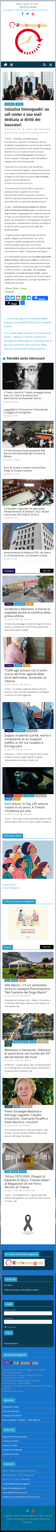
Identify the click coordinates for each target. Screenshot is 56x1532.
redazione (29, 129)
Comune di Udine (10, 1445)
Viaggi (8, 1045)
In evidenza (20, 604)
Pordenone (32, 730)
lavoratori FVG (24, 133)
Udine (30, 604)
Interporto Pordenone (12, 1415)
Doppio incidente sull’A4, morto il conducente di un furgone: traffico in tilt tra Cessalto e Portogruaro (27, 740)
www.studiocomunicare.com (14, 1492)
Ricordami (11, 1327)
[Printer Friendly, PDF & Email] (16, 288)
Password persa (11, 1343)
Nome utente (10, 1310)
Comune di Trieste (10, 1441)
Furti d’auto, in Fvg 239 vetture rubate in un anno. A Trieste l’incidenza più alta (26, 807)
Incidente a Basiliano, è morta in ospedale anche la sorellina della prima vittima (27, 612)
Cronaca (9, 604)
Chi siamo (8, 1285)
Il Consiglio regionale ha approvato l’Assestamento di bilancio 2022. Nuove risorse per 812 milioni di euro (26, 511)
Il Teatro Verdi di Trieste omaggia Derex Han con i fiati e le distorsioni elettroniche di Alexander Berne (27, 395)
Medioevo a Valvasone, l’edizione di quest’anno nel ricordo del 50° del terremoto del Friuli (27, 1053)
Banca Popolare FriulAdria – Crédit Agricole (21, 1420)
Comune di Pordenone (12, 1449)
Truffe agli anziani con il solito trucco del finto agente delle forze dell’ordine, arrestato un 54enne (25, 675)
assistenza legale (43, 129)
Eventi (14, 980)
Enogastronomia (21, 1042)
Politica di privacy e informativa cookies (21, 1290)
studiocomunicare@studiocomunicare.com (21, 1497)
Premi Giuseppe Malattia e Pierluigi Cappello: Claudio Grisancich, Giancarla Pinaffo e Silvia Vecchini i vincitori (26, 1116)
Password (8, 1318)
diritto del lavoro (11, 133)
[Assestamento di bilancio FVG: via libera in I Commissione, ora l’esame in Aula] (28, 524)
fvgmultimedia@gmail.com (14, 1488)
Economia (9, 104)
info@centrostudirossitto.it (18, 183)
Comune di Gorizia (10, 1454)
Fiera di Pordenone (10, 1411)
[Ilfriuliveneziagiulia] (5, 65)
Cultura (8, 1042)
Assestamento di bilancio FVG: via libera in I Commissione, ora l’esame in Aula (27, 554)
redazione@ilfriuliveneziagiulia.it (16, 1483)
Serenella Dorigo (28, 1190)
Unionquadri (44, 133)
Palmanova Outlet (10, 1407)
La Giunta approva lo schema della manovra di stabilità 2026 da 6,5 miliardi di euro (27, 322)
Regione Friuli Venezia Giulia (14, 1436)
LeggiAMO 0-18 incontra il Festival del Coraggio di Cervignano (26, 411)
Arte (7, 980)
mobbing (34, 133)
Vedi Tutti (46, 570)
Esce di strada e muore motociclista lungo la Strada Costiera (25, 469)
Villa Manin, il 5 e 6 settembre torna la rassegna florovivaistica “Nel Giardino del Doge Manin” (27, 988)
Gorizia (18, 796)
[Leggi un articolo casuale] (51, 65)
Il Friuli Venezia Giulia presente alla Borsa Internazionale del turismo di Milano (24, 453)
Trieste (19, 104)
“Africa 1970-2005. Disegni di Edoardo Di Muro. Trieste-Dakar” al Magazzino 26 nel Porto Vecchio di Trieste (27, 1181)
